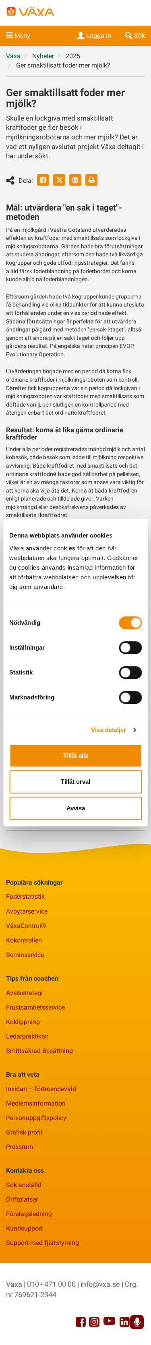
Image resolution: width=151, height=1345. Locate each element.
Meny (22, 35)
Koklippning (23, 1022)
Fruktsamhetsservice (35, 1007)
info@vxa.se (100, 1284)
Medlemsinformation (36, 1103)
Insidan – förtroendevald (41, 1089)
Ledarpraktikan (27, 1036)
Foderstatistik (25, 896)
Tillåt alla (75, 755)
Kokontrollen (24, 940)
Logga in (98, 35)
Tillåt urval (75, 781)
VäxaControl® (26, 926)
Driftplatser (22, 1199)
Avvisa (75, 808)
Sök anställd (23, 1185)
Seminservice (25, 955)
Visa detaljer (108, 729)
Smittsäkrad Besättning (39, 1051)
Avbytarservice (27, 911)
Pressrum (19, 1147)
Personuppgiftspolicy (36, 1118)
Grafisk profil (24, 1132)
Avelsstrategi (24, 993)
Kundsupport (24, 1228)
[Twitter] (59, 180)
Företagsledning (29, 1214)
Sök (139, 35)
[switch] (130, 647)
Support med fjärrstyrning (42, 1243)
